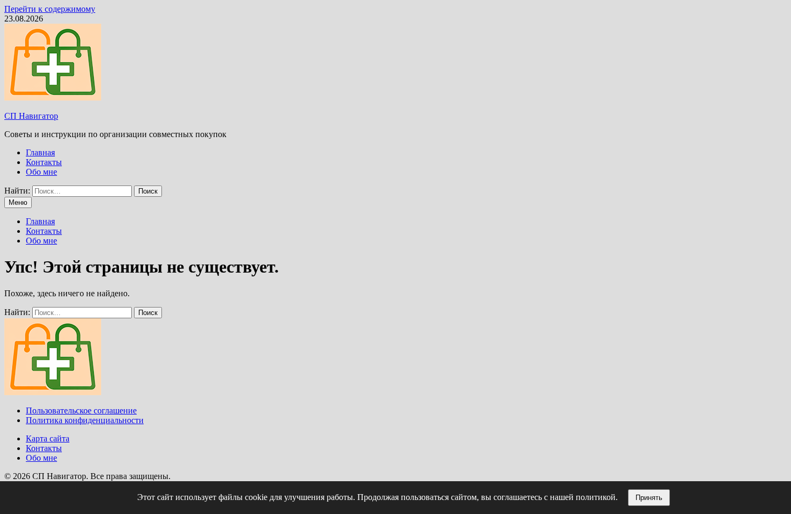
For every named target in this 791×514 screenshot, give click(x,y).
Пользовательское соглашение (81, 410)
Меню (18, 202)
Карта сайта (47, 438)
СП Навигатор (31, 115)
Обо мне (41, 171)
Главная (40, 152)
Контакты (44, 162)
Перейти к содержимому (49, 8)
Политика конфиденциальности (85, 420)
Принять (648, 498)
